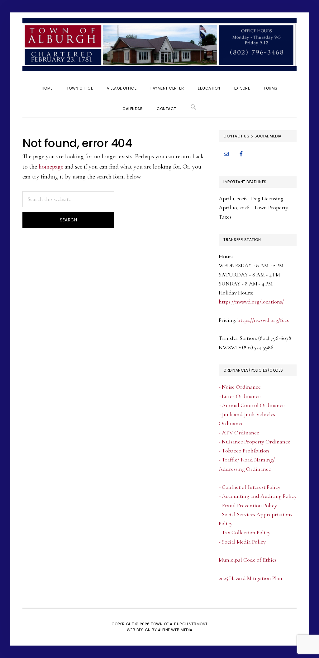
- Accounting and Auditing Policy (258, 496)
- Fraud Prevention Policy (248, 505)
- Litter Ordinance (240, 396)
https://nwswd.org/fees (263, 320)
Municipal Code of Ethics (248, 559)
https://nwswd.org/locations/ (251, 301)
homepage (51, 166)
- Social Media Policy (242, 541)
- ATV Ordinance (239, 432)
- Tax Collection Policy (244, 532)
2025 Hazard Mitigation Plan (250, 578)
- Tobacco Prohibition (244, 450)
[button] (193, 106)
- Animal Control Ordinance (252, 405)
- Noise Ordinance (240, 386)
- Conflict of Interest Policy (249, 487)
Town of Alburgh (159, 44)
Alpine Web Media (175, 630)
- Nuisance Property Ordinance (254, 441)
